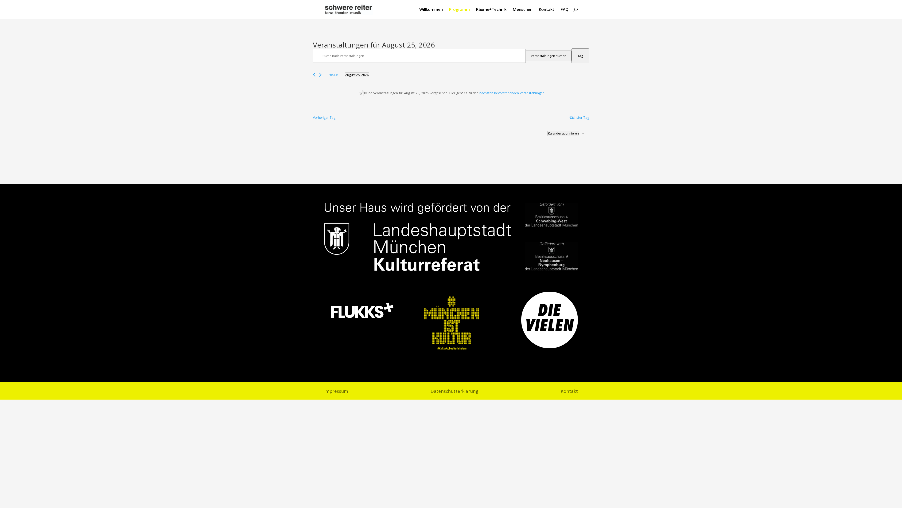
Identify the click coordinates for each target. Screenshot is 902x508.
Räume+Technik (491, 10)
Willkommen (431, 10)
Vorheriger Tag (324, 117)
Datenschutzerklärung (454, 391)
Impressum (336, 391)
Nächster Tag (578, 117)
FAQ (564, 10)
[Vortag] (314, 74)
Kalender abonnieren (563, 133)
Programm (459, 10)
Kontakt (546, 10)
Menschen (523, 10)
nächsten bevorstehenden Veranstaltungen (511, 93)
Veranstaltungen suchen (548, 56)
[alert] (452, 93)
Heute (333, 74)
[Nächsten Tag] (320, 74)
